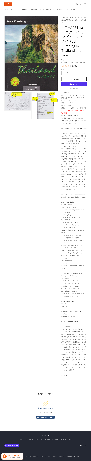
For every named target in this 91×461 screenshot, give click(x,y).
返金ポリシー (36, 456)
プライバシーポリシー (46, 456)
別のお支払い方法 (73, 88)
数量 (62, 69)
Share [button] (65, 375)
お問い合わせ (23, 439)
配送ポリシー (62, 456)
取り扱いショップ (34, 439)
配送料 (65, 62)
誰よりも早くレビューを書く (45, 417)
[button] (13, 9)
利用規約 (47, 439)
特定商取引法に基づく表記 (60, 439)
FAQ (70, 439)
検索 (42, 439)
